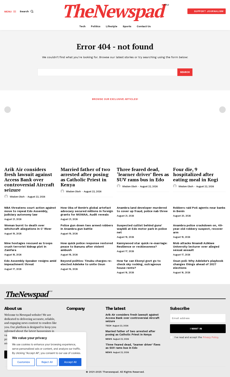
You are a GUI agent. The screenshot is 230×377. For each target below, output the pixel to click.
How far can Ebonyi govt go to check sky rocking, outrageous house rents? (139, 264)
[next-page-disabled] (222, 109)
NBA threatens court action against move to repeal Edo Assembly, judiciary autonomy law (30, 211)
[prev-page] (7, 109)
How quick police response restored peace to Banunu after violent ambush (87, 246)
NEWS (108, 339)
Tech (108, 325)
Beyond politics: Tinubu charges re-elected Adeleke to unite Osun (86, 262)
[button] (27, 11)
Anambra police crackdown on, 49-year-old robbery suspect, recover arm (198, 229)
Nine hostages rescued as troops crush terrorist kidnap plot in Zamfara (28, 246)
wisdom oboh (17, 196)
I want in (196, 328)
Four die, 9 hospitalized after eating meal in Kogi (195, 174)
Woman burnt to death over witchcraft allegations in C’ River (28, 227)
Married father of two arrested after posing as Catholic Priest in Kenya (85, 177)
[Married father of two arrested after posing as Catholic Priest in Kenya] (87, 144)
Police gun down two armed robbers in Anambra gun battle (87, 227)
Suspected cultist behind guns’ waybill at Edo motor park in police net (142, 229)
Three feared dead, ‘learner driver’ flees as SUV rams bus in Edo (143, 174)
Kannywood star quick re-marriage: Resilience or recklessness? (142, 244)
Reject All (47, 361)
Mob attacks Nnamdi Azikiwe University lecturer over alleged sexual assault (196, 246)
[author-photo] (6, 197)
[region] (46, 351)
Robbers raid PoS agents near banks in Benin (199, 209)
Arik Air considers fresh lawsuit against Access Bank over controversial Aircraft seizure (29, 179)
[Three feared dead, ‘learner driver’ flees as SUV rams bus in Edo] (143, 144)
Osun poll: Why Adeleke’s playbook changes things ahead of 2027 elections (198, 264)
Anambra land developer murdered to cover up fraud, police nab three (142, 209)
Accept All (70, 361)
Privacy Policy (210, 337)
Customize (23, 361)
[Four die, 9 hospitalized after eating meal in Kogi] (199, 144)
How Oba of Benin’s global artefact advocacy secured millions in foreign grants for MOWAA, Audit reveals (87, 211)
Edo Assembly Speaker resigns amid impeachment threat (30, 262)
